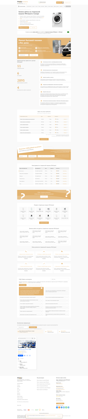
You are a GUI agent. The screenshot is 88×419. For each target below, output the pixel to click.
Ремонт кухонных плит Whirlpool (42, 389)
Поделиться (57, 407)
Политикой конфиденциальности (38, 328)
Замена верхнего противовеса (25, 121)
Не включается (37, 178)
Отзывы (39, 6)
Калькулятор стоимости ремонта (22, 399)
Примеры (18, 386)
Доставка (42, 6)
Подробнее (26, 258)
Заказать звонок (44, 196)
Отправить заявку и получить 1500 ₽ (46, 156)
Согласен (59, 416)
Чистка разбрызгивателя (24, 124)
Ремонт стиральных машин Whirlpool (43, 382)
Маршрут (21, 355)
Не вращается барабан (38, 173)
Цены (33, 6)
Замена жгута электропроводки (25, 132)
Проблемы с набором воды (39, 183)
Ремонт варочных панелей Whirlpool (43, 380)
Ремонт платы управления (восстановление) (27, 119)
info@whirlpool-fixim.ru (60, 387)
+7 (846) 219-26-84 (42, 2)
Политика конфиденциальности (44, 413)
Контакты (61, 6)
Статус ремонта (68, 6)
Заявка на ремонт (56, 6)
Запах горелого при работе (39, 181)
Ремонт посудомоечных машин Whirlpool (43, 387)
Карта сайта (19, 405)
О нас (36, 6)
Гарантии (46, 6)
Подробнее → (65, 173)
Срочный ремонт (29, 6)
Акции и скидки (50, 6)
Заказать (65, 119)
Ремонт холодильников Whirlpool (42, 385)
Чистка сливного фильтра (24, 127)
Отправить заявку (34, 55)
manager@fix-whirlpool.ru (60, 389)
